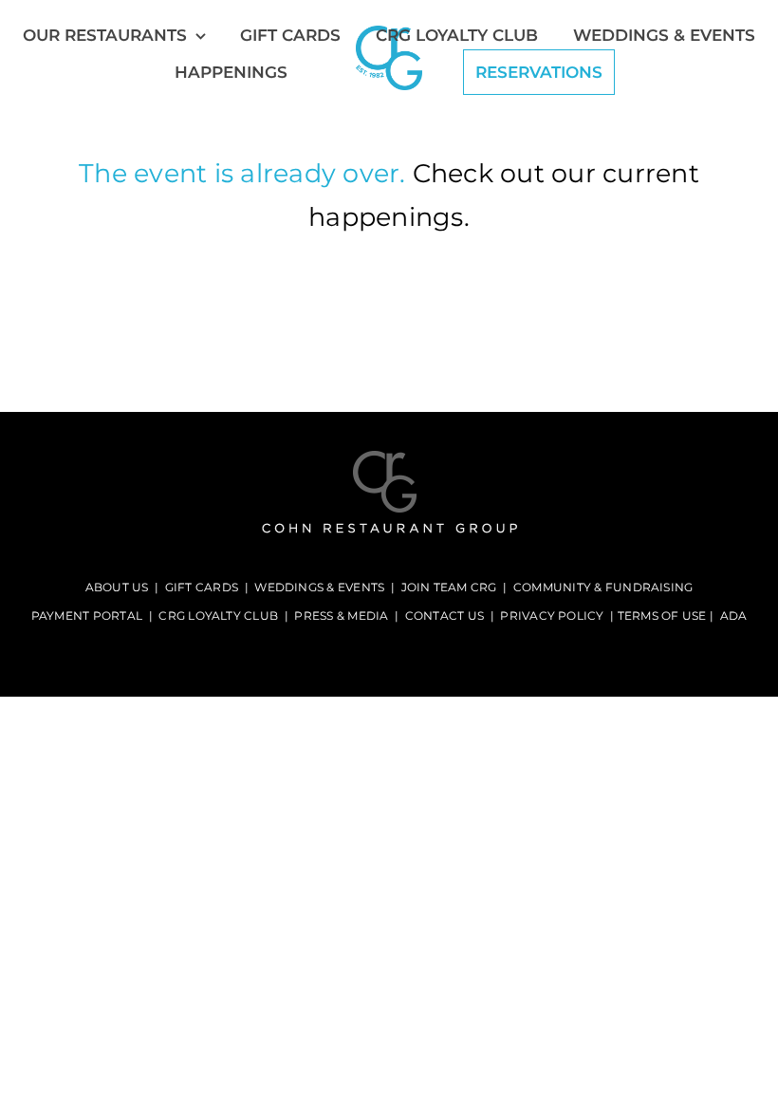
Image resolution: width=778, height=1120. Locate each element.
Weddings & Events (319, 587)
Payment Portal (86, 615)
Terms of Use (662, 615)
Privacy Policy (551, 615)
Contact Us (444, 615)
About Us (117, 587)
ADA (734, 615)
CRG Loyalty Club (218, 615)
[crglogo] (389, 457)
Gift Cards (201, 587)
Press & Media (341, 615)
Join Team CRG (449, 587)
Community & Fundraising (603, 587)
